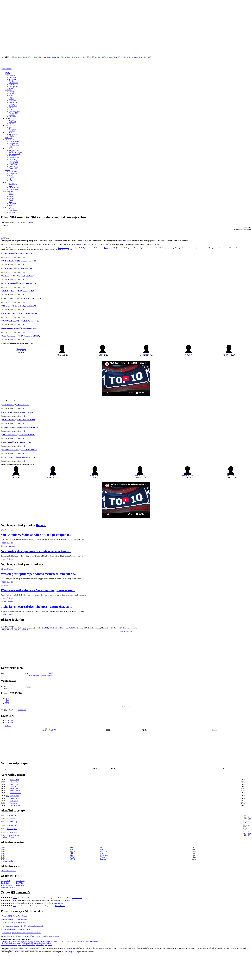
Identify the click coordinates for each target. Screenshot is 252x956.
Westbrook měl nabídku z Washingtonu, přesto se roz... (38, 590)
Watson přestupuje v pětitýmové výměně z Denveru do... (38, 574)
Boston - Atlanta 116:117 (17, 405)
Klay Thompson (67, 249)
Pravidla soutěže (14, 145)
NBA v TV (12, 122)
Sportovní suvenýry (27, 941)
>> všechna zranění (7, 861)
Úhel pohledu (13, 102)
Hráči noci (8, 726)
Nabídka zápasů (14, 141)
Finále (7, 703)
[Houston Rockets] (45, 57)
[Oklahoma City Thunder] (105, 57)
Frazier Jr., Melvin (15, 793)
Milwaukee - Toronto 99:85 (20, 435)
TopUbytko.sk (5, 941)
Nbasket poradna (14, 150)
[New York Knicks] (100, 57)
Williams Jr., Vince (15, 805)
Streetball (11, 104)
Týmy (10, 180)
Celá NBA (12, 131)
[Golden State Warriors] (41, 57)
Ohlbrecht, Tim (14, 786)
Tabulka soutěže (14, 143)
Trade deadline (13, 86)
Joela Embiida (82, 244)
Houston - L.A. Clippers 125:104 (19, 306)
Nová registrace (34, 675)
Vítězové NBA (13, 168)
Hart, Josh (53, 475)
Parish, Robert (14, 780)
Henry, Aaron (14, 803)
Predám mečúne (37, 943)
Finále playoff (126, 707)
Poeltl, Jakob (103, 354)
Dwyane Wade (5, 881)
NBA (42, 628)
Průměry (11, 136)
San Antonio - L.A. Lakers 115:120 (23, 298)
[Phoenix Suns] (120, 57)
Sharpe (102, 849)
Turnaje (11, 200)
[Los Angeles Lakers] (69, 57)
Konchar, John (11, 815)
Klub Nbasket (13, 184)
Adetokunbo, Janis (187, 475)
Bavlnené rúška (51, 941)
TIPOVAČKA (9, 139)
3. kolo (7, 702)
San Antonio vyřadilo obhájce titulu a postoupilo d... (36, 534)
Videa (10, 109)
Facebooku (3, 238)
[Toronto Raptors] (141, 57)
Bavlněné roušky (81, 941)
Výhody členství (14, 189)
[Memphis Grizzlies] (74, 57)
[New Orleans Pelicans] (94, 57)
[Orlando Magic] (111, 57)
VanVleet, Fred (146, 354)
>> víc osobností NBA (8, 887)
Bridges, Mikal (14, 796)
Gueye (102, 853)
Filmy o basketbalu (14, 154)
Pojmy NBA (13, 159)
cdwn (15, 898)
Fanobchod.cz (5, 628)
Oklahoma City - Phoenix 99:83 (23, 321)
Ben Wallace (20, 883)
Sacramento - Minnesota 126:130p (23, 336)
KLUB (7, 182)
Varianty (11, 196)
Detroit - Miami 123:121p (19, 412)
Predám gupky (26, 943)
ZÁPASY (8, 118)
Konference (12, 129)
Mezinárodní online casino (9, 945)
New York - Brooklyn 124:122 (22, 291)
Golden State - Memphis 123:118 (24, 328)
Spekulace (12, 115)
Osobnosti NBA (14, 157)
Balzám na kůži (93, 941)
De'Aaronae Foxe (63, 248)
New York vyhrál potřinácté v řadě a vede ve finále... (36, 551)
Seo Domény (61, 941)
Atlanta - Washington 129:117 (18, 276)
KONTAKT (9, 207)
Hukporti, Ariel (188, 354)
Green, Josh (11, 818)
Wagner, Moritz (140, 475)
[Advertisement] (60, 14)
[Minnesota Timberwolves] (89, 57)
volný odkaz (47, 943)
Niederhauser (104, 855)
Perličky (11, 107)
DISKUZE (8, 138)
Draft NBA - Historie (15, 152)
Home (3, 57)
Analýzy (11, 99)
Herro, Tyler (16, 475)
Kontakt (11, 209)
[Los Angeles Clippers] (64, 57)
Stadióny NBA (13, 163)
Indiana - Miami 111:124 (19, 253)
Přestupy (11, 84)
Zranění (11, 88)
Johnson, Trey (14, 782)
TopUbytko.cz (15, 941)
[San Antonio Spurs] (136, 57)
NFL (46, 628)
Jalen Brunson (154, 244)
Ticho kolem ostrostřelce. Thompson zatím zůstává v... (37, 606)
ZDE (23, 257)
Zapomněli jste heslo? (46, 675)
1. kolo (7, 698)
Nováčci (11, 81)
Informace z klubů (14, 111)
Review (11, 95)
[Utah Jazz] (146, 57)
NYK (2, 709)
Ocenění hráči (13, 106)
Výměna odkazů (14, 212)
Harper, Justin (14, 788)
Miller (102, 847)
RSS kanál (5, 225)
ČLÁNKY (8, 90)
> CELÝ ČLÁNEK (7, 543)
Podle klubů (12, 77)
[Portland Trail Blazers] (126, 57)
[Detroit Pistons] (36, 57)
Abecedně (12, 75)
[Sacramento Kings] (131, 57)
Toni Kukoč (5, 883)
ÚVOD (7, 72)
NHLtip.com (24, 630)
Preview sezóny (14, 161)
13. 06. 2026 (9, 722)
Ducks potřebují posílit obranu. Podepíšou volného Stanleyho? (21, 933)
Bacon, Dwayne (15, 790)
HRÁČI (7, 74)
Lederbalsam (17, 943)
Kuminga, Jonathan (13, 835)
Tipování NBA (13, 113)
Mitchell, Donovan (229, 354)
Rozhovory (12, 100)
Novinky (11, 91)
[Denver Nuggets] (30, 57)
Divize (11, 127)
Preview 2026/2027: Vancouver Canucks (14, 923)
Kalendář (11, 120)
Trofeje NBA (13, 164)
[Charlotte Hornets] (49, 57)
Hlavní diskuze (77, 898)
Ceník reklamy (13, 211)
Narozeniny (12, 79)
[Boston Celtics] (9, 57)
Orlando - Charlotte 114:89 (20, 420)
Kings (106, 248)
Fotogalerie (12, 203)
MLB (50, 628)
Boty (10, 205)
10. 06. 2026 (9, 720)
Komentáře (12, 116)
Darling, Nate (14, 801)
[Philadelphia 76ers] (116, 57)
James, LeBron (62, 354)
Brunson (103, 859)
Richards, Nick (12, 832)
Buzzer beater (13, 171)
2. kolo (7, 700)
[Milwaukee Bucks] (85, 57)
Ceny (10, 147)
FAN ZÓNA (9, 148)
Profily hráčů (13, 173)
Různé (11, 175)
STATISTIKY (9, 132)
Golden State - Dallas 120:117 (22, 450)
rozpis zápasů (22, 710)
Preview (11, 93)
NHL (38, 628)
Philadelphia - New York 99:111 (22, 427)
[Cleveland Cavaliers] (20, 57)
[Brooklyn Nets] (15, 57)
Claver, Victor (14, 784)
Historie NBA (13, 155)
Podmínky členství (14, 187)
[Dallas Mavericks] (25, 57)
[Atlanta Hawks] (6, 57)
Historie (11, 195)
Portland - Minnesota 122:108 (21, 457)
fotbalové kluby (58, 628)
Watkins (102, 857)
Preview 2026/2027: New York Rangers (14, 916)
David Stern (20, 885)
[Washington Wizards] (151, 57)
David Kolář (29, 222)
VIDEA (7, 170)
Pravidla (11, 198)
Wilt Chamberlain (6, 885)
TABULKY (8, 125)
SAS (13, 709)
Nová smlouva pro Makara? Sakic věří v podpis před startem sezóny (23, 926)
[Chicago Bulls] (54, 57)
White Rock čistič (6, 943)
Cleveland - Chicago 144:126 (21, 283)
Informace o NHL (39, 941)
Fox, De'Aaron (21, 350)
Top (10, 179)
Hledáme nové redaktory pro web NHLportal (16, 929)
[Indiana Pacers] (59, 57)
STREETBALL (10, 191)
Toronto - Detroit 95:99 (19, 268)
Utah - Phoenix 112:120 (19, 442)
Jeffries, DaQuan (15, 799)
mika (14, 906)
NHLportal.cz (14, 630)
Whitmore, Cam (12, 829)
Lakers (123, 241)
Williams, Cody (12, 822)
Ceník (10, 186)
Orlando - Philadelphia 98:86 (21, 261)
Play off (11, 123)
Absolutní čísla (13, 134)
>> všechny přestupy (7, 837)
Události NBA (13, 166)
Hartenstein (103, 851)
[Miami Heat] (80, 57)
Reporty (11, 193)
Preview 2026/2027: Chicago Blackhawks (15, 919)
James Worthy (20, 881)
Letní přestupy (13, 83)
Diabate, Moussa (95, 475)
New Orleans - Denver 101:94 (21, 313)
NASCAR (72, 628)
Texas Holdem (70, 941)
